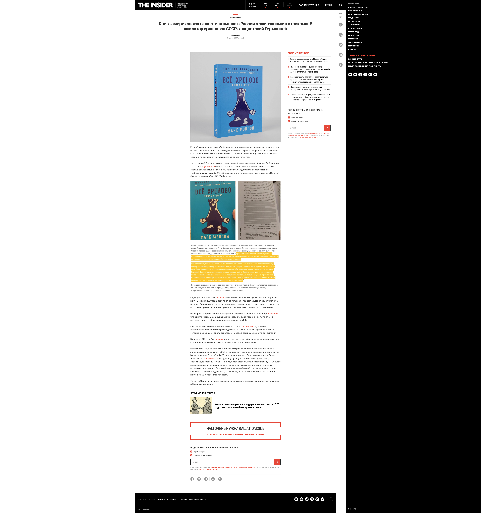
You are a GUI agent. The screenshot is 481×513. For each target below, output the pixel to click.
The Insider (235, 35)
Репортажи (355, 11)
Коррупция (355, 28)
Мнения (353, 39)
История (353, 46)
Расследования (358, 7)
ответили (273, 313)
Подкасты (354, 18)
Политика (354, 21)
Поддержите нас (309, 5)
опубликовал (208, 166)
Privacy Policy (202, 469)
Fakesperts (355, 59)
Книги (352, 49)
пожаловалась (211, 358)
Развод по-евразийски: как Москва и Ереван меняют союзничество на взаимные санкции (309, 60)
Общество (354, 35)
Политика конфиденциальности (192, 499)
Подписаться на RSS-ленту (364, 66)
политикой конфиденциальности (244, 467)
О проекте (142, 499)
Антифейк (354, 25)
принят (219, 339)
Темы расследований (361, 55)
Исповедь (354, 32)
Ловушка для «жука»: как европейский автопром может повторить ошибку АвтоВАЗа (310, 88)
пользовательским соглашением (221, 467)
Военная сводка (358, 14)
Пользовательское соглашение (162, 499)
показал (220, 297)
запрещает (247, 326)
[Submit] (277, 462)
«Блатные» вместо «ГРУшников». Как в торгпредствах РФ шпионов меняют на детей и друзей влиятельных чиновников (310, 69)
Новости (235, 17)
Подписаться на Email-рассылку (368, 62)
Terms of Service (212, 469)
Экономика (355, 42)
